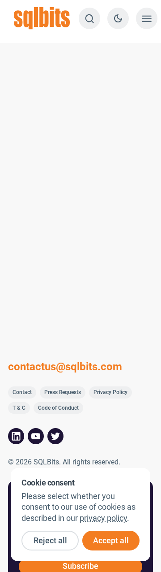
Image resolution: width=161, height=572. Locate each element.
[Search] (89, 18)
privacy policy (103, 518)
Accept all (111, 540)
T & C (19, 408)
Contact (22, 392)
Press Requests (62, 392)
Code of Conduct (58, 408)
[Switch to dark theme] (118, 18)
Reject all (50, 540)
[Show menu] (146, 18)
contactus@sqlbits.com (65, 366)
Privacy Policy (110, 392)
